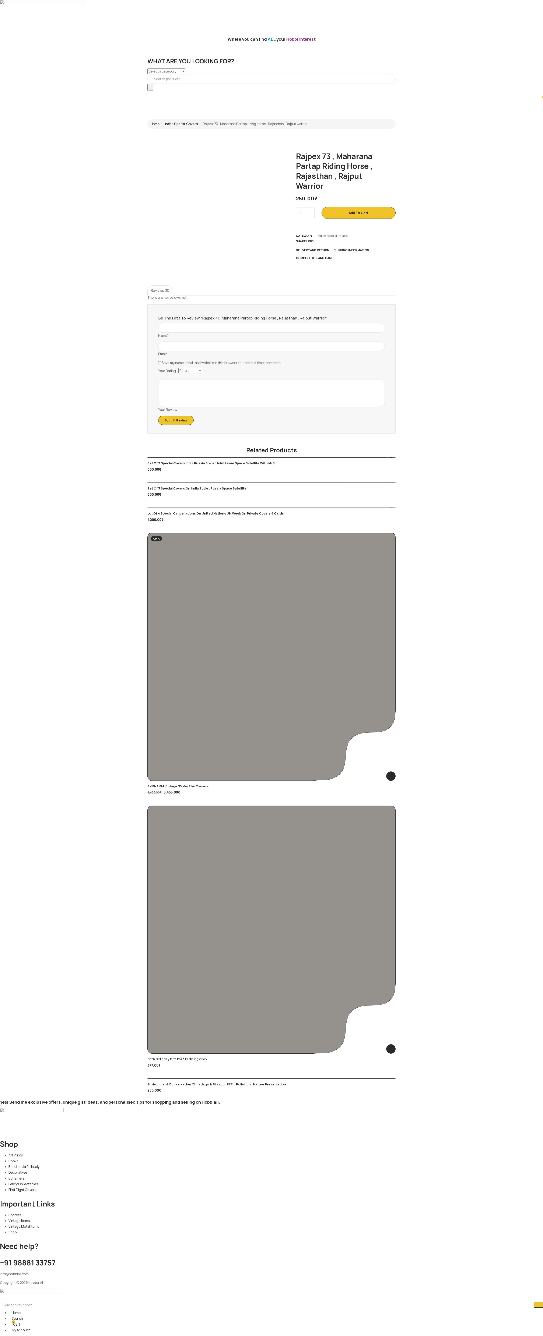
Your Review (167, 409)
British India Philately (23, 1166)
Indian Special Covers (181, 123)
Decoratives (18, 1172)
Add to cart (358, 213)
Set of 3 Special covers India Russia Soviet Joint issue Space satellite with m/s (211, 463)
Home (155, 123)
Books (13, 1161)
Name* (163, 335)
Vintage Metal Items (23, 1226)
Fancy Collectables (23, 1184)
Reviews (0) (160, 290)
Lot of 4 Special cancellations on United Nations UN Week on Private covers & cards (215, 513)
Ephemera (16, 1178)
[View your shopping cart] (541, 99)
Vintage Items (19, 1220)
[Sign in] (1, 93)
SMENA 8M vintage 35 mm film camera (178, 786)
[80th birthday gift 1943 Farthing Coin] (271, 929)
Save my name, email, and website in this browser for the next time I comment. (221, 362)
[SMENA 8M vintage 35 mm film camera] (271, 657)
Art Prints (15, 1155)
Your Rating (167, 370)
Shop (12, 1232)
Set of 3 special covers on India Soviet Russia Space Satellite (196, 488)
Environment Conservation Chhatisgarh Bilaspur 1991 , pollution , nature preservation (216, 1084)
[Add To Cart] (391, 776)
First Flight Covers (22, 1189)
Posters (14, 1215)
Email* (163, 353)
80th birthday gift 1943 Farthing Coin (177, 1059)
